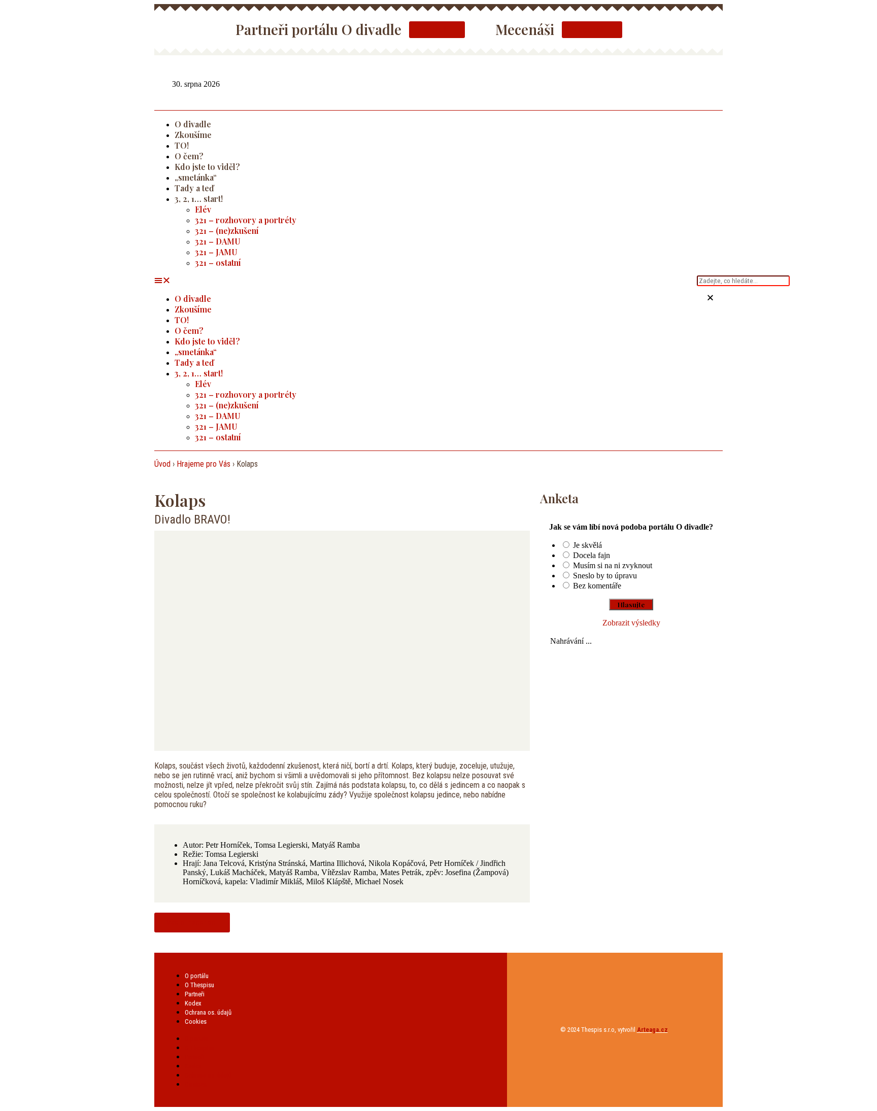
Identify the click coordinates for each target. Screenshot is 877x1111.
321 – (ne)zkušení (227, 230)
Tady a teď (194, 188)
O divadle (193, 124)
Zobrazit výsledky (631, 622)
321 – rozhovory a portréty (245, 220)
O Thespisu (199, 985)
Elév (203, 209)
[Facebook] (692, 83)
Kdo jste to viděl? (207, 166)
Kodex (193, 1003)
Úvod (162, 464)
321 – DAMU (218, 241)
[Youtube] (716, 83)
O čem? (189, 156)
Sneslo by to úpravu (605, 575)
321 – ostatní (218, 262)
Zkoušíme (193, 134)
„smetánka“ (196, 177)
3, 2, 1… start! (199, 198)
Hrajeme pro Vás (203, 464)
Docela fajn (591, 555)
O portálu (197, 976)
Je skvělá (587, 545)
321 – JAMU (216, 252)
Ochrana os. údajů (208, 1012)
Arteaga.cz (652, 1029)
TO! (182, 145)
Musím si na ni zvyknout (612, 565)
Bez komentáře (597, 585)
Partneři (195, 994)
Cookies (196, 1021)
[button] (425, 280)
